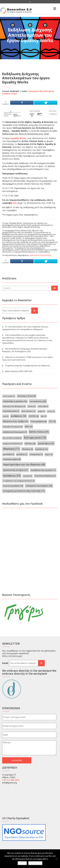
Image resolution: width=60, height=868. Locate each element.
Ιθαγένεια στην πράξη (15, 421)
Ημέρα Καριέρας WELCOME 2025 (18, 371)
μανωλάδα (8, 454)
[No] (56, 858)
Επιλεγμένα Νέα (35, 91)
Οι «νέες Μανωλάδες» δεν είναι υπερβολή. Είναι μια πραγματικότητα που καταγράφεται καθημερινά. (25, 328)
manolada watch (11, 411)
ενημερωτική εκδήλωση (12, 444)
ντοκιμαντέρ (36, 454)
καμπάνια (41, 449)
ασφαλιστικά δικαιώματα (15, 432)
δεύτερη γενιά (35, 437)
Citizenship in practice (15, 401)
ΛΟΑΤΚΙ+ (33, 416)
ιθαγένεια (11, 448)
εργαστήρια (46, 443)
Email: (5, 663)
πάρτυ (49, 454)
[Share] (22, 103)
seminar (51, 411)
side (5, 416)
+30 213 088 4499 (10, 780)
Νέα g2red (49, 91)
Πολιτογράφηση (38, 421)
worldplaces (18, 416)
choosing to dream (26, 396)
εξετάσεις (30, 443)
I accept (22, 863)
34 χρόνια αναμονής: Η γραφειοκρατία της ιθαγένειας (27, 365)
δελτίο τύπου (39, 431)
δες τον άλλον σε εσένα (12, 438)
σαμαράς (27, 476)
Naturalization (28, 411)
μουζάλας (22, 454)
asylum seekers (9, 396)
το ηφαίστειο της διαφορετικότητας (19, 481)
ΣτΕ (52, 421)
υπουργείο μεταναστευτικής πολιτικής (24, 490)
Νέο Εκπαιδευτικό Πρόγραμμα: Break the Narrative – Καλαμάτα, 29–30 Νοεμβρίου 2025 (25, 350)
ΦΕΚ (28, 426)
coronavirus (38, 401)
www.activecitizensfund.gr (40, 255)
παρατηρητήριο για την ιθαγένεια (24, 464)
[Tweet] (46, 103)
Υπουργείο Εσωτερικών (12, 427)
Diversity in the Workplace (14, 406)
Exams (32, 406)
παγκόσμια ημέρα (12, 459)
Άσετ (43, 416)
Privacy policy (35, 863)
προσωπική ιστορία (15, 469)
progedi (41, 411)
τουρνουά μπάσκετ (13, 486)
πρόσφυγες (12, 475)
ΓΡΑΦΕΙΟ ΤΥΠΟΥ (9, 94)
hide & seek (43, 406)
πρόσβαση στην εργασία (43, 470)
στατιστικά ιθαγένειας (45, 476)
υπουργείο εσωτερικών (38, 485)
